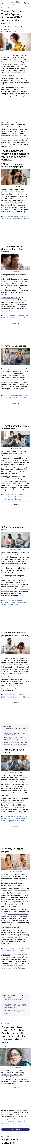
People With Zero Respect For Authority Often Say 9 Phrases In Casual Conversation (16, 999)
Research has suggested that (12, 483)
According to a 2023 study (10, 298)
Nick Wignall (4, 1046)
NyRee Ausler (5, 29)
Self (8, 8)
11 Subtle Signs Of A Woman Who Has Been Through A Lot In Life (15, 738)
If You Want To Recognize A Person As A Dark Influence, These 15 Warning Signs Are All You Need (14, 818)
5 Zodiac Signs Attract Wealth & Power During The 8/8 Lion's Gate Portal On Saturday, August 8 (15, 1005)
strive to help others (21, 194)
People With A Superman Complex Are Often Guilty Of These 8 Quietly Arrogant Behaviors (14, 497)
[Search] (24, 3)
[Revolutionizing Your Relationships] (15, 2)
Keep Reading (15, 1129)
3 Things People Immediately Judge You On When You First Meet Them (16, 729)
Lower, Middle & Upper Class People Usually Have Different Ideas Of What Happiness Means (15, 1012)
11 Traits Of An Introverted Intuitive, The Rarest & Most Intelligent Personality (15, 743)
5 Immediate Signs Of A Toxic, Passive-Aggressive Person (15, 734)
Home (2, 8)
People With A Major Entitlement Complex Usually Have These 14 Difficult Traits (13, 602)
